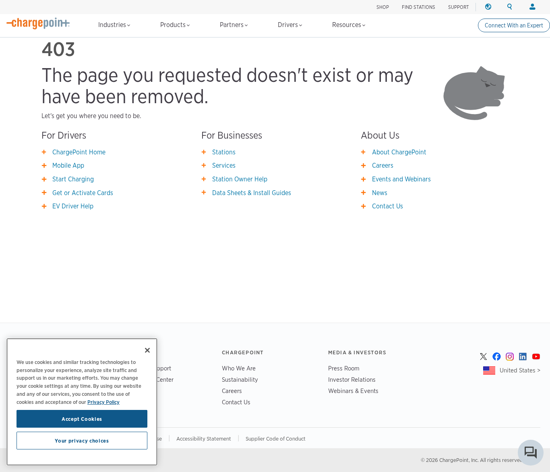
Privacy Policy (103, 401)
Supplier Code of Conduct (276, 438)
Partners (232, 25)
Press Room (344, 368)
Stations (224, 152)
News (379, 193)
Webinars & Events (353, 391)
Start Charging (73, 179)
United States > (520, 370)
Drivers (289, 25)
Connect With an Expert (514, 25)
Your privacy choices (82, 440)
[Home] (38, 23)
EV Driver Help (72, 206)
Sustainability (240, 379)
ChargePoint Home (78, 152)
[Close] (147, 350)
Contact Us (387, 206)
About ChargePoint (399, 152)
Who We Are (239, 368)
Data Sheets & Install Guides (251, 193)
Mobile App (68, 165)
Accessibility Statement (203, 438)
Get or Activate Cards (82, 193)
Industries (113, 25)
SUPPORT (458, 7)
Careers (382, 165)
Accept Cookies (82, 419)
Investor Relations (352, 379)
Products (173, 25)
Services (224, 165)
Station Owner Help (239, 179)
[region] (81, 402)
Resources (347, 25)
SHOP (382, 7)
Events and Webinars (401, 179)
